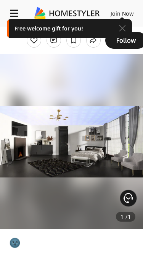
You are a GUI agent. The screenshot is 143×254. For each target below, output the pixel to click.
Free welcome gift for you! (48, 28)
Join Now (122, 13)
